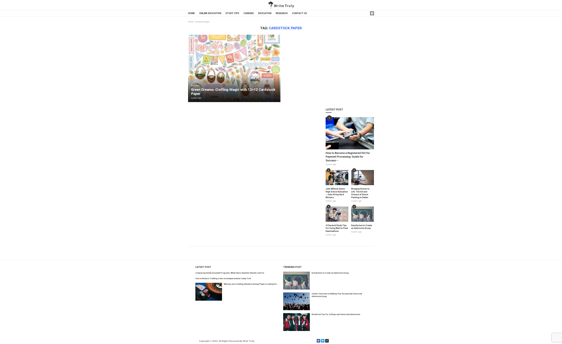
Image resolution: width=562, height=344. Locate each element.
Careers (249, 13)
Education (264, 13)
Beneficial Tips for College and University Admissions (336, 314)
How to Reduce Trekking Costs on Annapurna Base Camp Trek (223, 278)
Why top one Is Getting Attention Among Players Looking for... (251, 284)
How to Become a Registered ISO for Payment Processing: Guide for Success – (348, 156)
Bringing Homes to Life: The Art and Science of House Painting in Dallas (360, 193)
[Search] (372, 13)
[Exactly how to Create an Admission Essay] (362, 214)
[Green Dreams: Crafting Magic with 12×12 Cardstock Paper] (234, 68)
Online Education (210, 13)
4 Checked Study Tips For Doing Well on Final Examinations (337, 228)
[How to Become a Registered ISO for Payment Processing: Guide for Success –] (350, 133)
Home (191, 13)
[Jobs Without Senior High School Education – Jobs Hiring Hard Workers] (337, 177)
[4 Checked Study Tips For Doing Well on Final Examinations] (337, 214)
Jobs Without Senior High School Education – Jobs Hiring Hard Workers (337, 193)
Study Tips (232, 13)
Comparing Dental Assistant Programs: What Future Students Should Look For (229, 273)
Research (282, 13)
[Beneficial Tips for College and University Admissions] (296, 322)
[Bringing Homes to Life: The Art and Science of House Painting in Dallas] (362, 177)
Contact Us (299, 13)
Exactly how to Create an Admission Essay (361, 226)
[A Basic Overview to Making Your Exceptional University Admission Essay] (296, 301)
